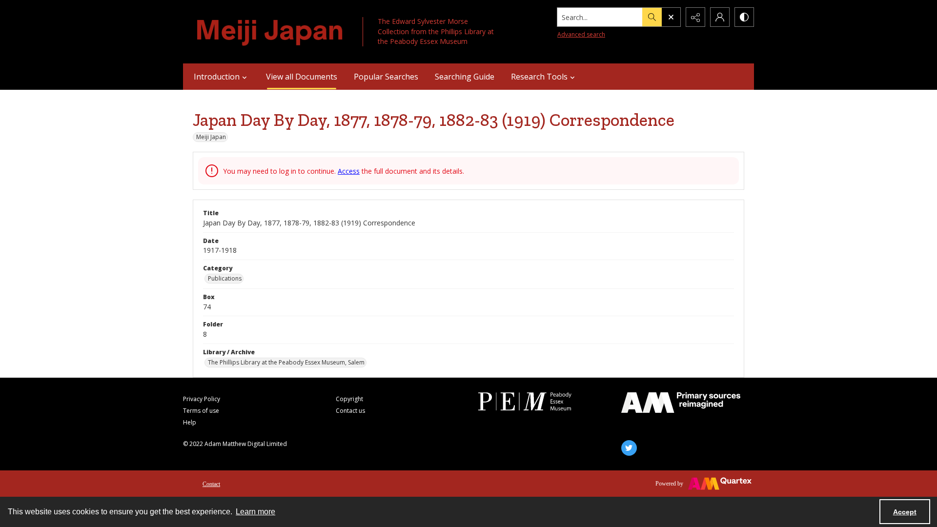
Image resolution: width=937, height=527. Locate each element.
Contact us (350, 410)
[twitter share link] (629, 448)
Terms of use (201, 410)
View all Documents (301, 76)
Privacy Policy (201, 399)
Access (349, 171)
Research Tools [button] (539, 76)
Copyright (349, 399)
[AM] (680, 402)
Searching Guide (464, 76)
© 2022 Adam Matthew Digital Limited (235, 444)
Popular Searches (386, 76)
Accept (905, 512)
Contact (211, 484)
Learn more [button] (255, 511)
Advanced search (581, 34)
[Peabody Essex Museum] (537, 401)
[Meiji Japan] (270, 32)
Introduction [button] (217, 76)
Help (189, 422)
